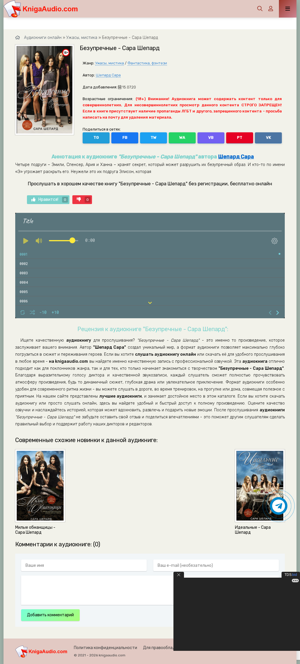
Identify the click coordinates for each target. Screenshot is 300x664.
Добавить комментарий (50, 614)
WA (182, 137)
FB (124, 137)
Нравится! (52, 199)
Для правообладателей (166, 647)
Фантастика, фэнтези (147, 63)
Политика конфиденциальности (105, 647)
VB (211, 137)
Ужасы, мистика (109, 63)
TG (96, 137)
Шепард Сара (108, 75)
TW (153, 137)
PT (239, 137)
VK (268, 137)
